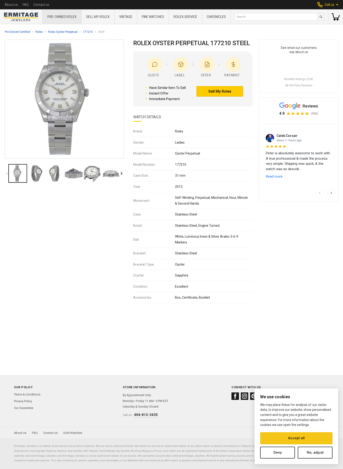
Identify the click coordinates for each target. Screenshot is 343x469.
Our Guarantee (23, 408)
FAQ (26, 5)
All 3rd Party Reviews (298, 85)
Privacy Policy (23, 401)
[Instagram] (244, 396)
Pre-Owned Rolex (62, 17)
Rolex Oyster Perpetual (62, 31)
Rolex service (185, 17)
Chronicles (216, 17)
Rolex (39, 31)
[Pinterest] (254, 396)
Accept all (296, 438)
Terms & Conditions (27, 394)
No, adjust (315, 452)
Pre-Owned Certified (17, 31)
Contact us (41, 5)
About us (11, 5)
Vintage (125, 17)
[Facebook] (235, 396)
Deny (277, 452)
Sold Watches (72, 433)
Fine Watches (153, 17)
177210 (88, 31)
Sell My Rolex (98, 17)
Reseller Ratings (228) (298, 79)
